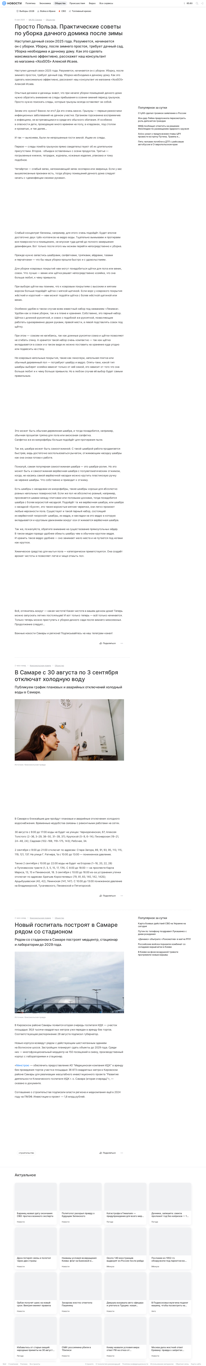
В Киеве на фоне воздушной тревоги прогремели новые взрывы (158, 953)
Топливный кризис (81, 11)
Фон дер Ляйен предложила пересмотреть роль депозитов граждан (162, 119)
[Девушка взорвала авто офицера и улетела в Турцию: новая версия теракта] (125, 1293)
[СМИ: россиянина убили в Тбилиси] (81, 1338)
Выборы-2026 (26, 11)
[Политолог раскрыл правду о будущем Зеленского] (81, 1204)
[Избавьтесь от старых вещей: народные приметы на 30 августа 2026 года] (36, 1338)
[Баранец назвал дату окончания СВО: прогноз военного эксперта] (36, 1204)
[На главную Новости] (14, 3)
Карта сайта (196, 1364)
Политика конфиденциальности (135, 1364)
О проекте (89, 1364)
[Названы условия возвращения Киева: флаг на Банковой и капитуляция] (81, 1248)
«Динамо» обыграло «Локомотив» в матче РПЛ (164, 939)
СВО (63, 11)
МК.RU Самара (35, 20)
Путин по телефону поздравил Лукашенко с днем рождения (162, 932)
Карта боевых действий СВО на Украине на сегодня (162, 925)
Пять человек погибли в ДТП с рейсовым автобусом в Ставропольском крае (161, 143)
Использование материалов (161, 1364)
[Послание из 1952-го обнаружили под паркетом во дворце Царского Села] (170, 1248)
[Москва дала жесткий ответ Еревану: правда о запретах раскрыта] (170, 1338)
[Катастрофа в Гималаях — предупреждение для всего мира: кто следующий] (125, 1204)
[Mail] (4, 3)
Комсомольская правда (40, 665)
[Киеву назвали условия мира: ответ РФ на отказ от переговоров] (125, 1338)
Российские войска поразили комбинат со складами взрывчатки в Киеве (162, 945)
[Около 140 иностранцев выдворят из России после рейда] (125, 1248)
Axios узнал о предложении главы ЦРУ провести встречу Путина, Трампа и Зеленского (159, 135)
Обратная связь (182, 1364)
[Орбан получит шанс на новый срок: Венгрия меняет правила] (36, 1293)
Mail (4, 1364)
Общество (50, 20)
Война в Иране (47, 11)
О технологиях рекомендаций (108, 1364)
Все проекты (35, 1364)
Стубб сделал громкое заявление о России (162, 113)
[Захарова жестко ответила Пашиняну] (81, 1293)
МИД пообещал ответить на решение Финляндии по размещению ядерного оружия (163, 127)
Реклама (23, 1364)
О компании (13, 1364)
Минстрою (22, 1065)
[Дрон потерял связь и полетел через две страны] (36, 1248)
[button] (69, 730)
